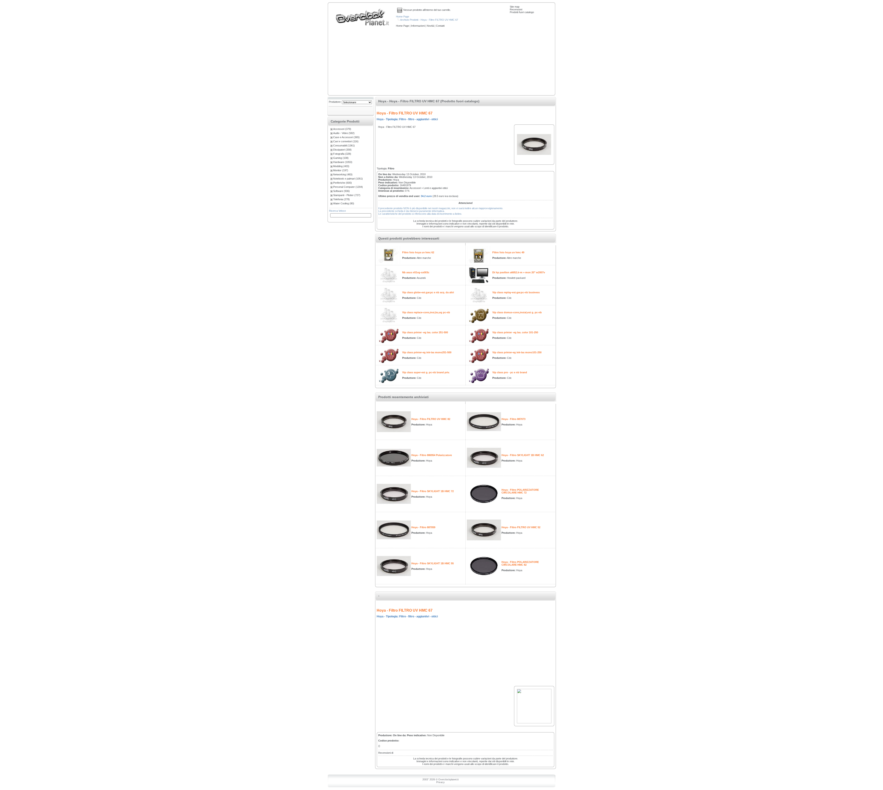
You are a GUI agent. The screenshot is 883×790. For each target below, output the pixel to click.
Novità (431, 25)
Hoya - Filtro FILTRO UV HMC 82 (430, 419)
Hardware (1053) (342, 162)
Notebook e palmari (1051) (348, 178)
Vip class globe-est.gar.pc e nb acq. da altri (428, 292)
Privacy (440, 782)
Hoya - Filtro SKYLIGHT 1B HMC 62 (523, 455)
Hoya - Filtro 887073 (513, 419)
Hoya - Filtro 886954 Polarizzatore (431, 455)
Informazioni (418, 25)
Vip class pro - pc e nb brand (509, 372)
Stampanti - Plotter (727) (346, 195)
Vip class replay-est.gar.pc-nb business (516, 292)
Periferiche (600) (342, 182)
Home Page (402, 16)
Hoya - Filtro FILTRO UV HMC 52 (521, 527)
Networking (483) (343, 174)
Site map (514, 6)
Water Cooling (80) (343, 203)
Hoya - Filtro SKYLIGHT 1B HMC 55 (432, 563)
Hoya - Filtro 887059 (423, 527)
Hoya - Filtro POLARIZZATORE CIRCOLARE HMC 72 (520, 491)
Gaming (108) (341, 158)
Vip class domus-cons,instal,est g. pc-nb (517, 312)
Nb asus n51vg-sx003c (415, 272)
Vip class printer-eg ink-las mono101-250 (517, 352)
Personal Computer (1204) (348, 186)
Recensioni (516, 9)
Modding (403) (341, 166)
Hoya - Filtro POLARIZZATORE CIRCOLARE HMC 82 (520, 563)
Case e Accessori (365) (346, 137)
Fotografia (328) (342, 153)
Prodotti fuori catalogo (522, 12)
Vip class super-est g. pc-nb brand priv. (426, 372)
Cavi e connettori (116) (345, 141)
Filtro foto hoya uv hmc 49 (508, 252)
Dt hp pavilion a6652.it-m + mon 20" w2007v (518, 272)
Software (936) (341, 191)
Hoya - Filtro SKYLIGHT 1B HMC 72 (432, 491)
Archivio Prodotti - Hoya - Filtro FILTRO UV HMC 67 (429, 19)
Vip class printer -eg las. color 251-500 (425, 332)
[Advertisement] (441, 61)
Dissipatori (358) (342, 149)
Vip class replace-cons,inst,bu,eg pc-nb (426, 312)
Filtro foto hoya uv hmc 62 (418, 252)
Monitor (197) (340, 170)
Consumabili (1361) (344, 145)
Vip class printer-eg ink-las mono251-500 (426, 352)
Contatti (440, 25)
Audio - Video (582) (344, 133)
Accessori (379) (342, 129)
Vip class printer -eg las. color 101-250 (515, 332)
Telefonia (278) (341, 199)
